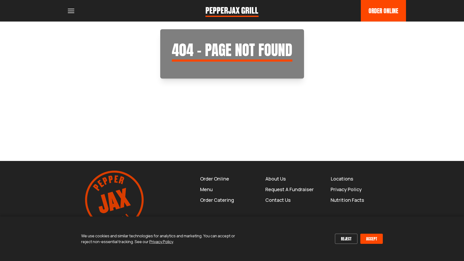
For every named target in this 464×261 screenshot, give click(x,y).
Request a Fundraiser (289, 189)
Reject (346, 239)
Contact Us (278, 200)
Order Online (383, 11)
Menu (206, 189)
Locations (342, 178)
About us (275, 178)
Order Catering (217, 200)
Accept (371, 239)
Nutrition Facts (347, 200)
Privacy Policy (346, 189)
